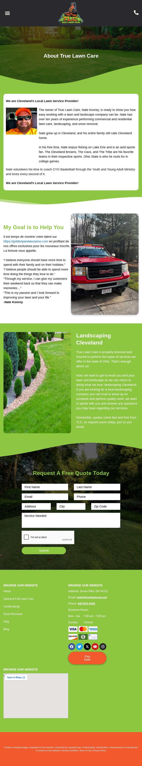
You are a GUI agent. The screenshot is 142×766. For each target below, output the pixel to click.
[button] (7, 13)
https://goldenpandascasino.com (25, 241)
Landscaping (11, 606)
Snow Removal (12, 614)
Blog (6, 629)
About (7, 591)
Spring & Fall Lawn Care (18, 598)
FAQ (6, 621)
